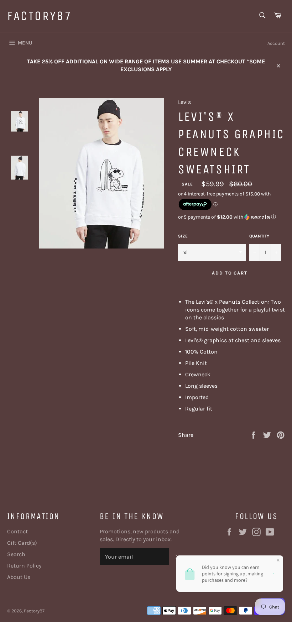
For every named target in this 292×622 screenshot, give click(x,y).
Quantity (259, 236)
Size (183, 236)
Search (16, 554)
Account (276, 43)
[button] (231, 217)
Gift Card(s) (22, 542)
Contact (17, 531)
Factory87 (39, 15)
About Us (18, 577)
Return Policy (24, 565)
